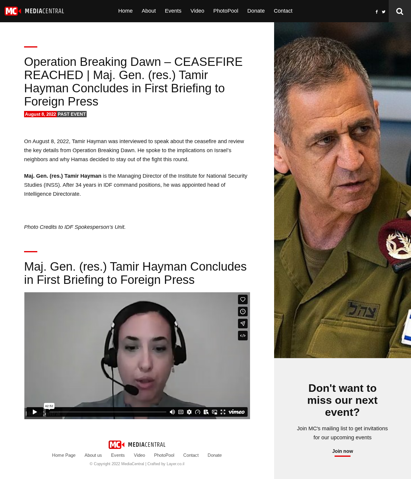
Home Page (64, 455)
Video (197, 11)
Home (125, 11)
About (149, 11)
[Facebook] (376, 11)
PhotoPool (225, 11)
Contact (283, 11)
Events (173, 11)
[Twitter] (383, 11)
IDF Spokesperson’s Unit (94, 227)
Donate (256, 11)
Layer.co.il (175, 464)
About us (93, 455)
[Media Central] (137, 444)
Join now (342, 451)
